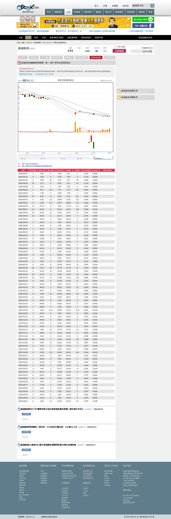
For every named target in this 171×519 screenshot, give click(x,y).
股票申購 (99, 37)
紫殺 (106, 476)
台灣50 (85, 495)
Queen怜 (107, 485)
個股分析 (22, 483)
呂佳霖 (106, 480)
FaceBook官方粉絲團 (130, 495)
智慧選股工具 (88, 471)
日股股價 (43, 480)
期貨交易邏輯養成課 (130, 485)
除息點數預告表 (145, 37)
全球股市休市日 (67, 478)
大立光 (85, 491)
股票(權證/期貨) (57, 37)
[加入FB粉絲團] (143, 27)
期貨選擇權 (72, 37)
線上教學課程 (24, 495)
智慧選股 (22, 473)
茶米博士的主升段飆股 (131, 478)
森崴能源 (29, 43)
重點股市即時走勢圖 (69, 476)
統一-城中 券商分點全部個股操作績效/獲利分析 (35, 166)
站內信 (126, 6)
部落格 (21, 480)
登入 (96, 6)
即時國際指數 (24, 471)
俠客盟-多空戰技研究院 (131, 476)
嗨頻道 (21, 488)
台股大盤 (22, 478)
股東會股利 (86, 37)
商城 (20, 497)
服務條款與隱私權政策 (49, 517)
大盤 (21, 37)
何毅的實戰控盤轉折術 (131, 471)
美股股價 (43, 476)
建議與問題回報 (128, 502)
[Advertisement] (135, 71)
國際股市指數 (66, 471)
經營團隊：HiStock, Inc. (26, 517)
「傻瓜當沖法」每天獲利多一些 (68, 31)
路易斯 (106, 483)
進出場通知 (87, 476)
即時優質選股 (88, 473)
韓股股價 (43, 483)
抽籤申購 (65, 505)
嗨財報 (21, 492)
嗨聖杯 (21, 476)
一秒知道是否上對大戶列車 (44, 74)
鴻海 (84, 493)
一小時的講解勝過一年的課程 (140, 31)
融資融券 (65, 498)
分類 (44, 37)
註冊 (105, 6)
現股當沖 (65, 493)
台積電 (85, 488)
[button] (119, 51)
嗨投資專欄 (108, 471)
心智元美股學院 (128, 480)
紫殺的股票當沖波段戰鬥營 (133, 473)
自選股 (115, 6)
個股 (28, 37)
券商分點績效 (47, 43)
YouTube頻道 (128, 498)
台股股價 (43, 473)
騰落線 (64, 500)
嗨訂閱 (21, 490)
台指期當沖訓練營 (129, 483)
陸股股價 (43, 478)
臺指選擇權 (66, 502)
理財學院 (22, 485)
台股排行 (65, 491)
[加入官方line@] (143, 21)
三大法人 (65, 495)
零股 (36, 37)
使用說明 (126, 500)
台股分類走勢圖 (67, 473)
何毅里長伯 (108, 473)
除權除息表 (66, 507)
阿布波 (106, 478)
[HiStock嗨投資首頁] (28, 10)
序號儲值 (22, 499)
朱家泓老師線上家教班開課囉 (102, 31)
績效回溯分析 (88, 478)
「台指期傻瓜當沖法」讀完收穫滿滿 (33, 31)
